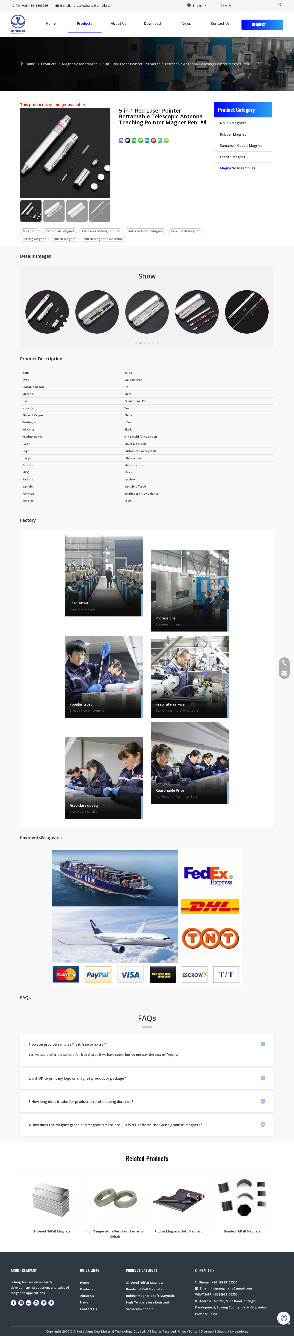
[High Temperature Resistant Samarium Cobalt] (115, 1198)
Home (84, 1282)
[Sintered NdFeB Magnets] (51, 1198)
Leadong (241, 1331)
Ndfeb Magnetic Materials (103, 239)
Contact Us (88, 1309)
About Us (87, 1296)
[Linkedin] (21, 1302)
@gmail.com (103, 5)
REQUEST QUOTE (259, 26)
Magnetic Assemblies (237, 168)
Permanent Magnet (59, 231)
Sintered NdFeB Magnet (145, 231)
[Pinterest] (43, 1302)
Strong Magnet (34, 239)
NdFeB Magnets (233, 123)
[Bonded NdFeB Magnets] (242, 1198)
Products (86, 1289)
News (84, 1302)
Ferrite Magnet (233, 157)
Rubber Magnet (233, 134)
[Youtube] (28, 1302)
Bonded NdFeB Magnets (242, 1231)
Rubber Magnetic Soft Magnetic (179, 1231)
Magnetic (30, 231)
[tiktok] (51, 1302)
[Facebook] (13, 1302)
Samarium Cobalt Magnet (241, 145)
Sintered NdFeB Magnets (51, 1231)
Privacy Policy (188, 1331)
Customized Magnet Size (101, 231)
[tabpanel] (47, 312)
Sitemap (207, 1331)
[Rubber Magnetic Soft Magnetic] (178, 1198)
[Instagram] (36, 1302)
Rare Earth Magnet (185, 231)
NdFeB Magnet (65, 239)
